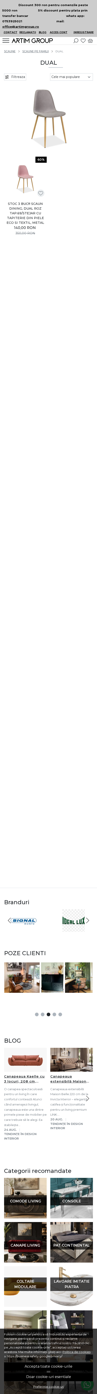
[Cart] (90, 40)
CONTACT (10, 32)
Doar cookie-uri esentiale (48, 1377)
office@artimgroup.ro (20, 26)
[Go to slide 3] (48, 1014)
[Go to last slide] (9, 920)
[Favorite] (83, 40)
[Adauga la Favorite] (40, 193)
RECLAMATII (27, 32)
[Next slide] (87, 920)
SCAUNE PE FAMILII (35, 51)
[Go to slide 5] (60, 1014)
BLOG (42, 32)
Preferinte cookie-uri (48, 1386)
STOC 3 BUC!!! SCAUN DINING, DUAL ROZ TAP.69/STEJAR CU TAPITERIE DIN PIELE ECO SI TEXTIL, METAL (25, 213)
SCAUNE (10, 51)
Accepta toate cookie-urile (48, 1366)
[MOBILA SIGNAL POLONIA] (23, 929)
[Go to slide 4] (54, 1014)
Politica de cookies (76, 1352)
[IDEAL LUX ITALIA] (73, 929)
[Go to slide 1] (37, 1014)
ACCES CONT (58, 32)
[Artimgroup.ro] (33, 40)
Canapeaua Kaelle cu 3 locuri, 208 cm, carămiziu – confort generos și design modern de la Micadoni (24, 1079)
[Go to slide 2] (42, 1014)
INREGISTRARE (84, 32)
